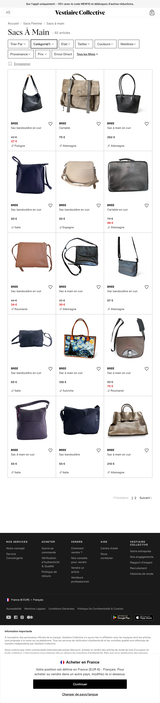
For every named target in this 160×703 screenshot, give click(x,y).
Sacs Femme (32, 23)
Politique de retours (49, 574)
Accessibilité (13, 609)
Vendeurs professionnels (80, 580)
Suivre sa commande (49, 550)
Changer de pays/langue (80, 694)
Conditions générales (61, 609)
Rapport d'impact (141, 563)
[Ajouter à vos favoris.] (50, 123)
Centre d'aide (109, 548)
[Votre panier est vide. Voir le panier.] (152, 12)
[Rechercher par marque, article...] (8, 12)
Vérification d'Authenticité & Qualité (51, 562)
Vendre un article (77, 570)
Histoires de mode (141, 574)
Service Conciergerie (14, 556)
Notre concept (15, 548)
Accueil (13, 23)
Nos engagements (142, 557)
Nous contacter (107, 556)
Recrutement (138, 568)
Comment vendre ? (77, 550)
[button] (152, 12)
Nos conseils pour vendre (79, 560)
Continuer (80, 684)
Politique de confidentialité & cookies (100, 609)
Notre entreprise (140, 551)
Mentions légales (34, 609)
